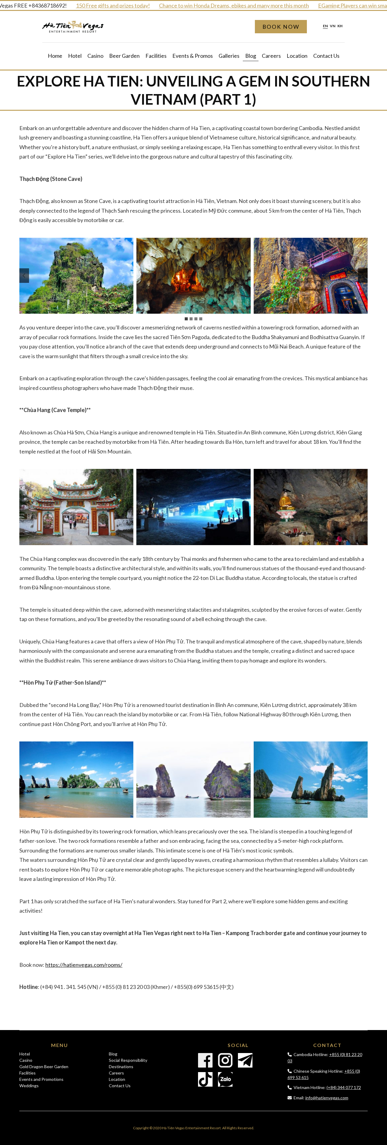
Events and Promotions (41, 1079)
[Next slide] (363, 275)
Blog (250, 55)
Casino (95, 55)
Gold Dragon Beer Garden (43, 1066)
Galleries (229, 55)
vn (332, 26)
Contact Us (326, 55)
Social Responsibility (128, 1060)
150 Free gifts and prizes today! (96, 5)
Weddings (29, 1085)
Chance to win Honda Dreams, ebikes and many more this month (217, 5)
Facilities (156, 55)
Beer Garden (124, 55)
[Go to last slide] (24, 275)
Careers (271, 55)
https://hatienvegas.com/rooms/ (83, 964)
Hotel (75, 55)
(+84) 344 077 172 (344, 1087)
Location (297, 55)
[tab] (186, 318)
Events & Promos (192, 55)
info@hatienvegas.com (326, 1097)
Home (55, 55)
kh (340, 26)
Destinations (121, 1066)
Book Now (281, 26)
